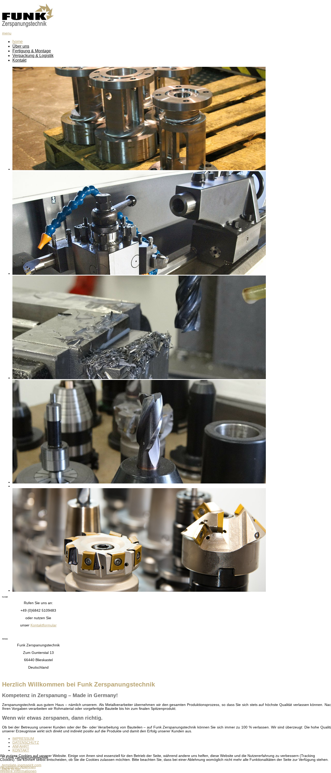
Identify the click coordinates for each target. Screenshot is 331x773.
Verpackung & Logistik (33, 55)
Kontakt (19, 60)
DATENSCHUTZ (25, 743)
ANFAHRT (20, 746)
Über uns (20, 46)
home (17, 41)
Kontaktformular (44, 625)
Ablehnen (28, 767)
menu (6, 33)
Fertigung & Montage (31, 51)
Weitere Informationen (18, 771)
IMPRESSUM (23, 739)
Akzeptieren (9, 767)
